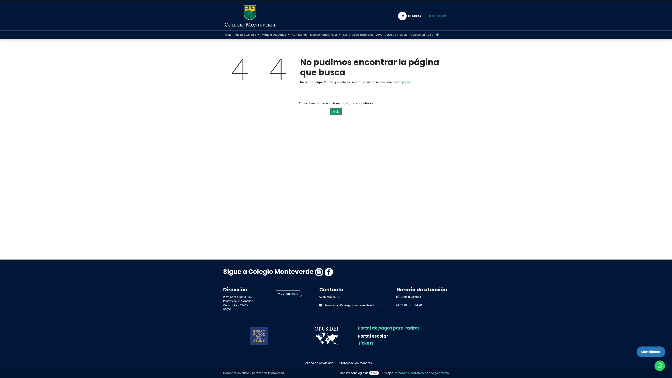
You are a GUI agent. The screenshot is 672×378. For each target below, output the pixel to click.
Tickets (365, 343)
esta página (403, 82)
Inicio (336, 112)
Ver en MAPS (289, 294)
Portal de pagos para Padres (389, 328)
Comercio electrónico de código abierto (421, 373)
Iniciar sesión (437, 16)
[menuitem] (228, 34)
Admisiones (650, 351)
